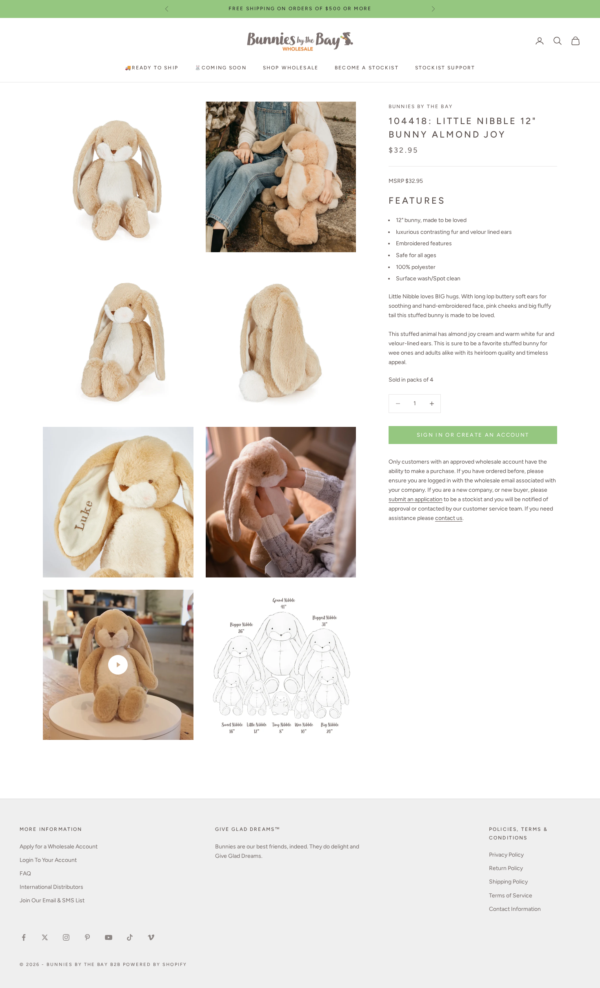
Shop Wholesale (290, 67)
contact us (448, 518)
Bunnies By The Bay (421, 106)
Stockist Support (445, 67)
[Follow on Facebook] (24, 937)
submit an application (415, 499)
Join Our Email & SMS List (52, 900)
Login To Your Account (48, 860)
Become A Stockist (367, 67)
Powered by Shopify (155, 964)
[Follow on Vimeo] (151, 937)
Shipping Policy (508, 881)
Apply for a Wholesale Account (59, 846)
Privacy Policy (506, 854)
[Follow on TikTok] (130, 937)
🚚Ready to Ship (151, 67)
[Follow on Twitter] (45, 937)
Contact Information (515, 909)
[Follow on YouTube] (108, 937)
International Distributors (51, 887)
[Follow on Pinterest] (87, 937)
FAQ (25, 873)
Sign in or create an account (473, 435)
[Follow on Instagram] (66, 937)
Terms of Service (510, 895)
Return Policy (506, 868)
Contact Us (325, 11)
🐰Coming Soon (221, 67)
